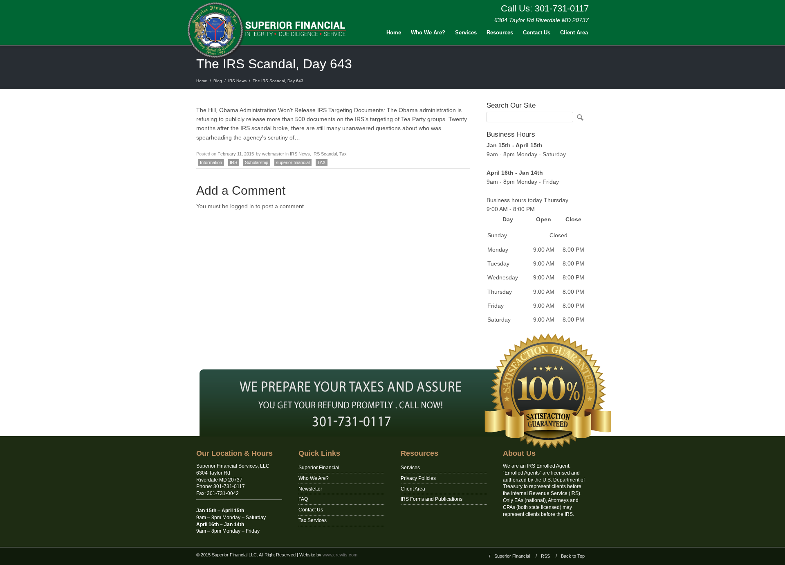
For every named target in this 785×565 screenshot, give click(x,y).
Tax (343, 153)
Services (466, 32)
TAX (321, 162)
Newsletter (310, 489)
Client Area (574, 32)
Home (393, 32)
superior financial (293, 162)
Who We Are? (428, 32)
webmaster (273, 153)
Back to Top (573, 556)
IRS (233, 162)
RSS (545, 556)
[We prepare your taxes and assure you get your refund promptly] (392, 434)
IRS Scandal (324, 153)
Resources (500, 32)
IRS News (237, 81)
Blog (217, 81)
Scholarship (256, 162)
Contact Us (536, 32)
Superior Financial (318, 467)
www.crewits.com (340, 554)
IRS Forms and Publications (431, 499)
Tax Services (312, 520)
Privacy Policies (418, 478)
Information (211, 162)
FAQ (303, 499)
